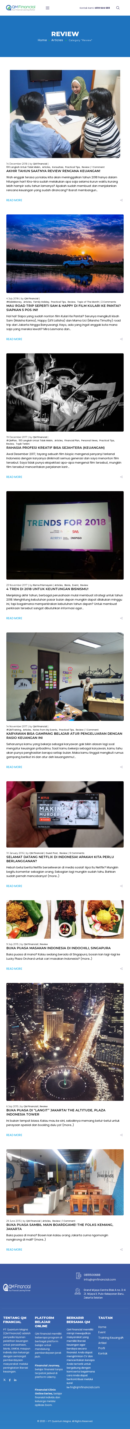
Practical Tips (72, 167)
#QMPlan (11, 440)
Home (42, 40)
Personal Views (89, 440)
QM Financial (40, 163)
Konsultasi (57, 167)
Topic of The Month (88, 301)
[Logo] (20, 8)
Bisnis (67, 585)
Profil (101, 1348)
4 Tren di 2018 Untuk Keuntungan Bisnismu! (47, 589)
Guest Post (52, 853)
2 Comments (108, 301)
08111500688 (92, 1275)
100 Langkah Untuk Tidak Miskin (23, 167)
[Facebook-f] (10, 1380)
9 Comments (76, 853)
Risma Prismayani (42, 585)
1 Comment (98, 167)
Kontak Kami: (95, 8)
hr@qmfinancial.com (85, 1387)
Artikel (102, 1343)
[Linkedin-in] (15, 1380)
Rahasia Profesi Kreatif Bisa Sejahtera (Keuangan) (55, 448)
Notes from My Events (45, 729)
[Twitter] (4, 1380)
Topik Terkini (22, 443)
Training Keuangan (111, 1338)
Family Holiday (41, 301)
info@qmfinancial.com (100, 1279)
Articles (57, 40)
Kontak (102, 1354)
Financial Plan (72, 440)
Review (85, 167)
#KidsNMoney (14, 301)
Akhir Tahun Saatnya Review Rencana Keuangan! (53, 171)
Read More (14, 200)
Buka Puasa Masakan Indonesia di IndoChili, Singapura (58, 948)
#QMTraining (13, 729)
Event (75, 585)
